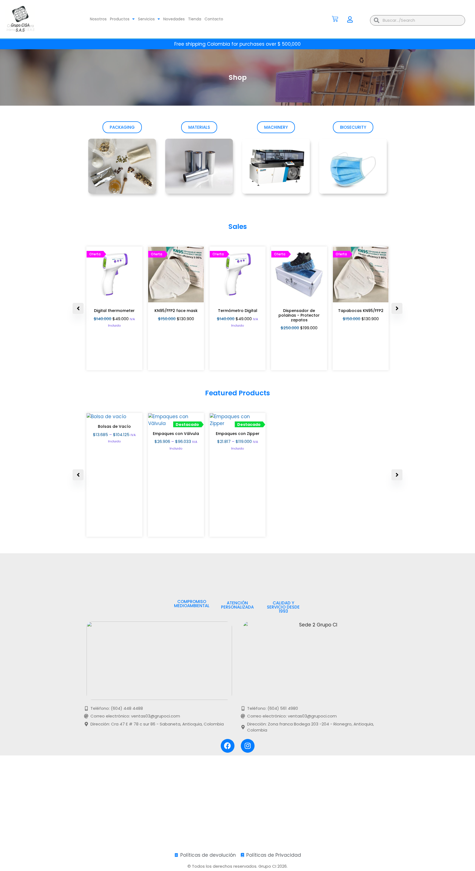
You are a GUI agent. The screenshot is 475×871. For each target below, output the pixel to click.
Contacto (214, 19)
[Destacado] (106, 416)
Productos (119, 19)
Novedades (174, 19)
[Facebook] (227, 746)
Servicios (146, 19)
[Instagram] (248, 746)
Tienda (194, 19)
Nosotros (98, 19)
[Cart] (335, 18)
